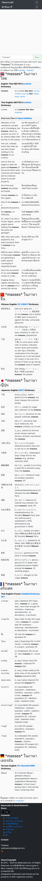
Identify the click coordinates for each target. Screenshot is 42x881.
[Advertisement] (21, 32)
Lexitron (27, 84)
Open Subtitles (25, 118)
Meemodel (8, 2)
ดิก (7, 835)
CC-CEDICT (23, 304)
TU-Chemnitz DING (26, 766)
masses (21, 70)
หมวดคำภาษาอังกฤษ (14, 821)
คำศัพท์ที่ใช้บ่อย (12, 824)
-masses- (30, 70)
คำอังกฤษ (10, 829)
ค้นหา (37, 57)
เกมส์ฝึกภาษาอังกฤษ (14, 826)
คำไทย (8, 832)
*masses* (20, 801)
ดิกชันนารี (7, 7)
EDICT (21, 390)
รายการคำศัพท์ (12, 818)
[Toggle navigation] (37, 2)
